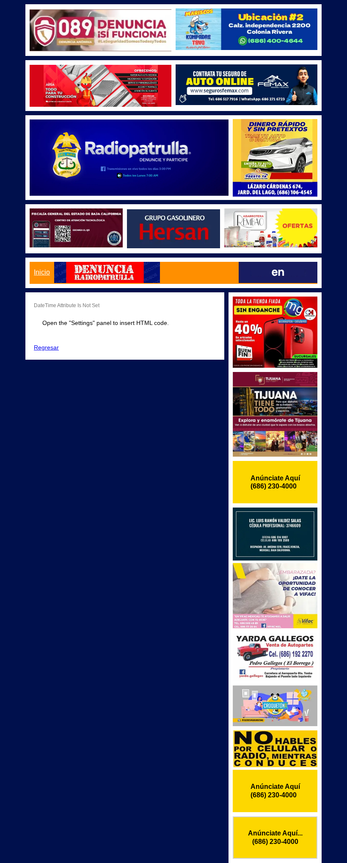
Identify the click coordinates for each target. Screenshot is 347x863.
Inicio (42, 272)
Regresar (46, 347)
